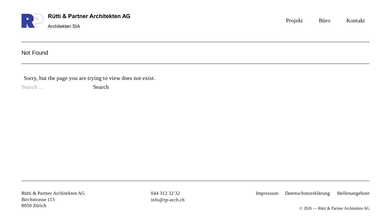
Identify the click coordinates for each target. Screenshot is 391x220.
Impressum (267, 193)
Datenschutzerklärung (307, 193)
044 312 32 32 (165, 193)
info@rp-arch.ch (168, 200)
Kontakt (355, 20)
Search (101, 87)
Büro (324, 20)
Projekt (294, 20)
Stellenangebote (353, 193)
